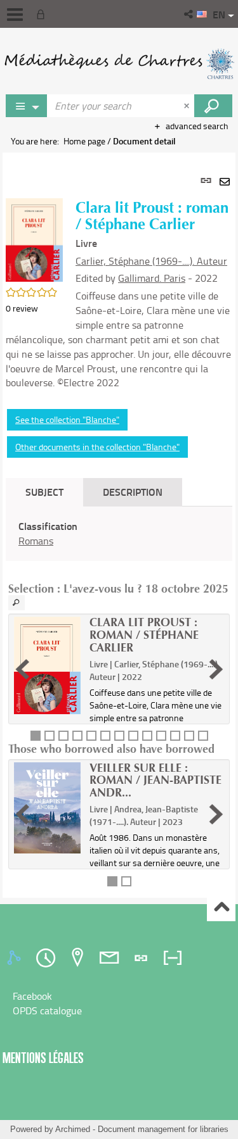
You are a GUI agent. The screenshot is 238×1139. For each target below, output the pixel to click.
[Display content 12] (189, 736)
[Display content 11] (175, 736)
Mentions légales (43, 1057)
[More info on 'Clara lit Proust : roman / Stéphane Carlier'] (47, 665)
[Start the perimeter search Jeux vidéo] (213, 105)
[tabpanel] (119, 525)
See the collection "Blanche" (67, 419)
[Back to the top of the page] (221, 907)
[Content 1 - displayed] (35, 736)
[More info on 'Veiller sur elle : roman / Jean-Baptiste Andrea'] (47, 808)
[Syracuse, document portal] (119, 63)
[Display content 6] (105, 736)
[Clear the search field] (188, 105)
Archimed (72, 1129)
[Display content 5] (91, 736)
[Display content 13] (203, 736)
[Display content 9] (147, 736)
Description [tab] (132, 491)
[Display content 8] (133, 736)
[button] (189, 14)
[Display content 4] (77, 736)
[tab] (16, 958)
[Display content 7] (119, 736)
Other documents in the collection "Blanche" (97, 447)
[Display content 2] (49, 736)
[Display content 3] (63, 736)
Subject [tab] (44, 491)
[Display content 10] (161, 736)
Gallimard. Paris (151, 278)
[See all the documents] (16, 602)
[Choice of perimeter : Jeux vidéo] (27, 105)
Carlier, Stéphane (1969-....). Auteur (151, 261)
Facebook (32, 996)
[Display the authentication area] (43, 14)
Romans (35, 541)
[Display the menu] (14, 14)
